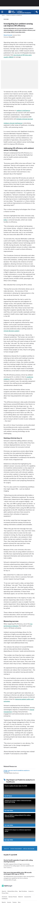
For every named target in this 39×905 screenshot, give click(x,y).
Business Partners (13, 896)
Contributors (5, 898)
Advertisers (4, 896)
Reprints (4, 902)
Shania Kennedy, (8, 35)
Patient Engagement (16, 848)
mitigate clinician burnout (24, 119)
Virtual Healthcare (28, 848)
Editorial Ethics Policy (13, 891)
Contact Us (31, 891)
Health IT (6, 848)
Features (15, 902)
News (19, 902)
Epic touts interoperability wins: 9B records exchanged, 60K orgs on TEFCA (18, 873)
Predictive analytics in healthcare (14, 15)
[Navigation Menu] (2, 12)
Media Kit (20, 896)
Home (3, 15)
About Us (4, 891)
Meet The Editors (23, 891)
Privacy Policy (5, 893)
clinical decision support (11, 331)
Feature (6, 19)
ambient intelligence (23, 110)
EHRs (5, 220)
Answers (9, 902)
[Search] (36, 12)
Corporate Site (27, 896)
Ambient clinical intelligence (13, 123)
